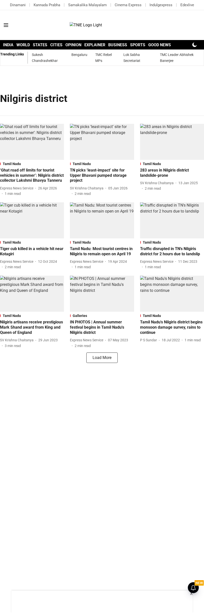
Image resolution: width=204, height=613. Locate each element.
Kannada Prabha (47, 5)
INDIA (8, 45)
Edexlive (187, 5)
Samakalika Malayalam (87, 5)
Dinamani (18, 5)
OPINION (73, 45)
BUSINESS (117, 45)
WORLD (23, 45)
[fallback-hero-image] (32, 142)
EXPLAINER (94, 45)
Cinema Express (128, 5)
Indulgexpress (161, 5)
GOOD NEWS (159, 45)
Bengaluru (79, 55)
